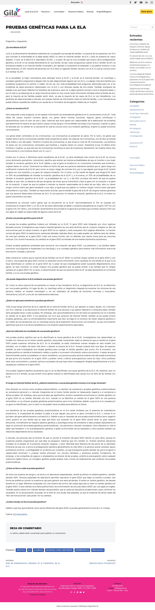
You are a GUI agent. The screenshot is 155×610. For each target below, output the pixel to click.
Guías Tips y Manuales (139, 114)
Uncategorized (136, 136)
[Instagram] (71, 592)
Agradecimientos (137, 110)
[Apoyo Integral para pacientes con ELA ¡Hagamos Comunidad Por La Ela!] (12, 12)
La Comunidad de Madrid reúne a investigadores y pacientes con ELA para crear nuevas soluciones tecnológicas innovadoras (142, 79)
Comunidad (135, 158)
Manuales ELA (97, 550)
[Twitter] (84, 592)
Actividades (134, 106)
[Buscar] (82, 2)
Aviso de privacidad (37, 595)
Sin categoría (135, 128)
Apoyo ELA (21, 550)
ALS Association (20, 514)
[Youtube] (80, 592)
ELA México (38, 550)
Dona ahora (146, 12)
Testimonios (135, 132)
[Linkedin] (77, 592)
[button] (50, 11)
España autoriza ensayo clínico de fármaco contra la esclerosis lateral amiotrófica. (142, 91)
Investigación (135, 117)
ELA (29, 550)
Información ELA (82, 550)
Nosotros (133, 147)
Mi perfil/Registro (104, 12)
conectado (35, 533)
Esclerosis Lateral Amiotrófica (59, 550)
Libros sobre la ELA (137, 121)
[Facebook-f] (74, 592)
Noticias (90, 12)
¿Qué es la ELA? (31, 12)
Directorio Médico (76, 12)
